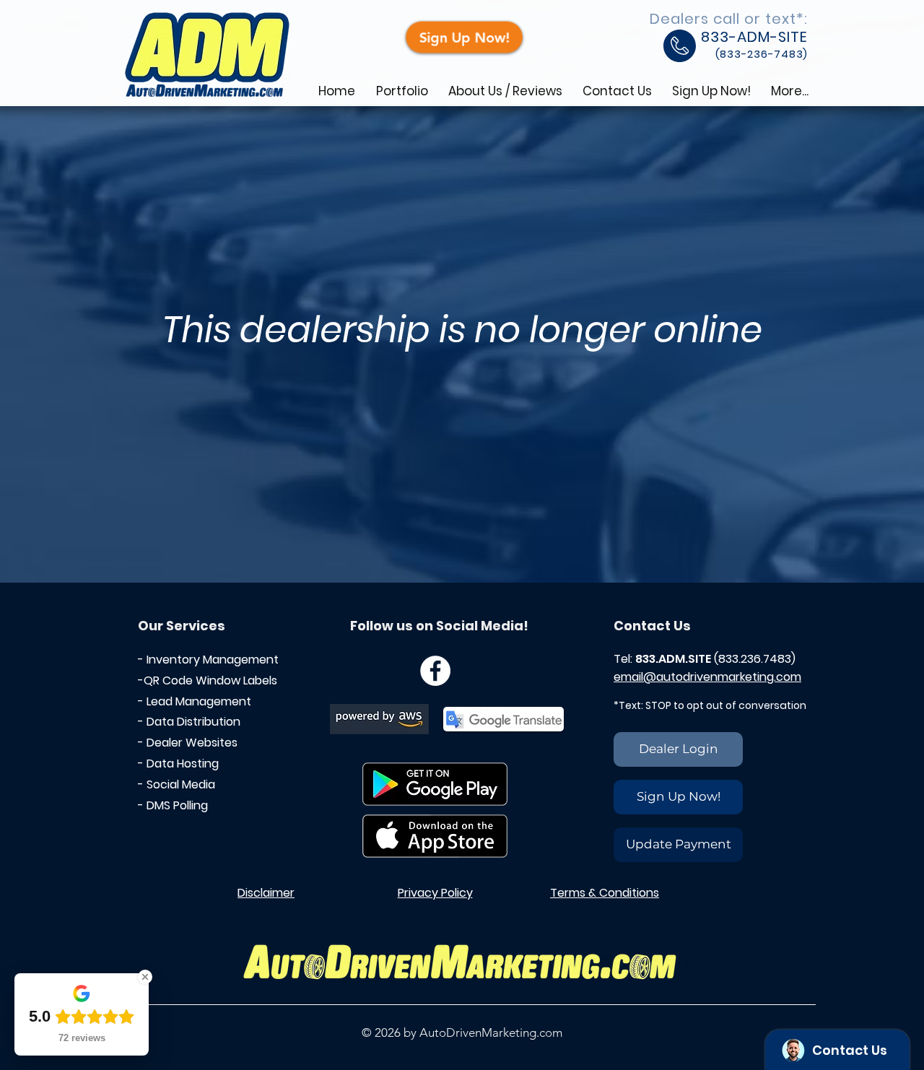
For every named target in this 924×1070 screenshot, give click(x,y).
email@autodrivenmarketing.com (707, 677)
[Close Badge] (145, 977)
